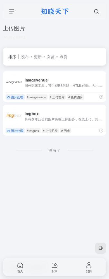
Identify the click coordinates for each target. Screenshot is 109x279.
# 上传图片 (57, 97)
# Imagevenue (36, 97)
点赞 (63, 56)
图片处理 (17, 97)
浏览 (50, 56)
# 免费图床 (75, 97)
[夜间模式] (100, 248)
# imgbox (33, 130)
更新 (38, 56)
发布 (25, 56)
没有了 (54, 150)
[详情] (101, 97)
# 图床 (65, 130)
